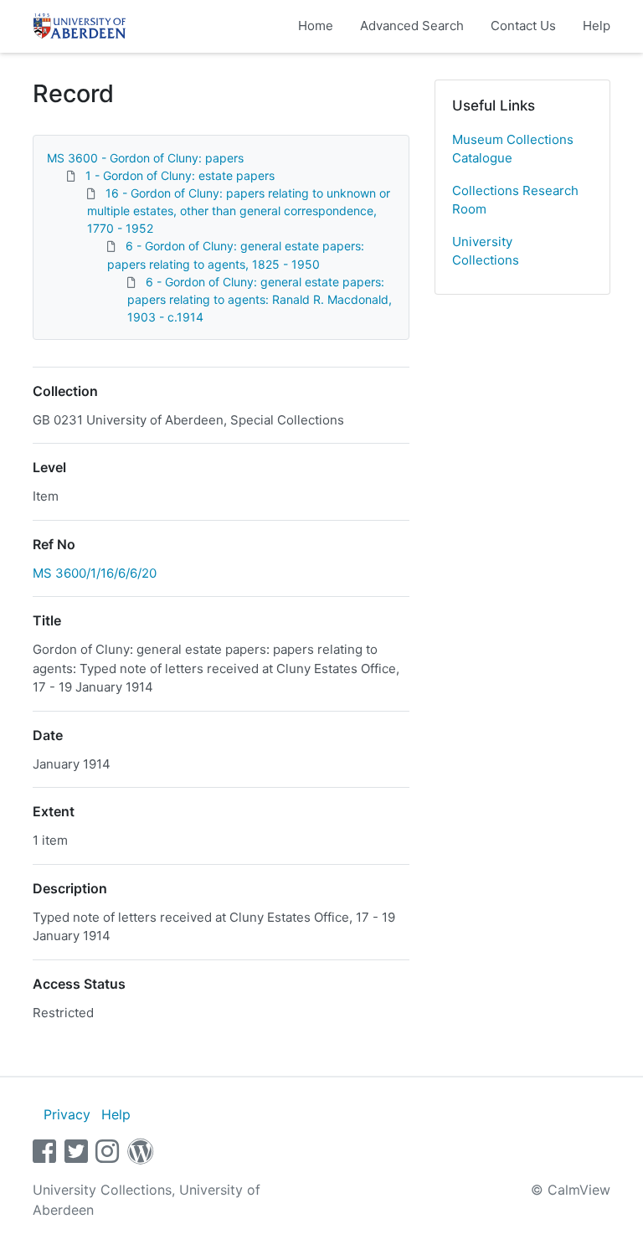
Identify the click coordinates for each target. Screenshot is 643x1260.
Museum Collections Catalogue (513, 149)
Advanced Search (412, 25)
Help (596, 25)
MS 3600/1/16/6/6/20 (95, 573)
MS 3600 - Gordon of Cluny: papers (145, 158)
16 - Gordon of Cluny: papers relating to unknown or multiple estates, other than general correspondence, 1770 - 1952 (238, 210)
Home (315, 25)
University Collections (485, 251)
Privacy (67, 1114)
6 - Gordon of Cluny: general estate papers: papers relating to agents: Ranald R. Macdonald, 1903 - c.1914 (259, 299)
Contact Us (523, 25)
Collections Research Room (515, 200)
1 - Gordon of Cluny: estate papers (180, 175)
